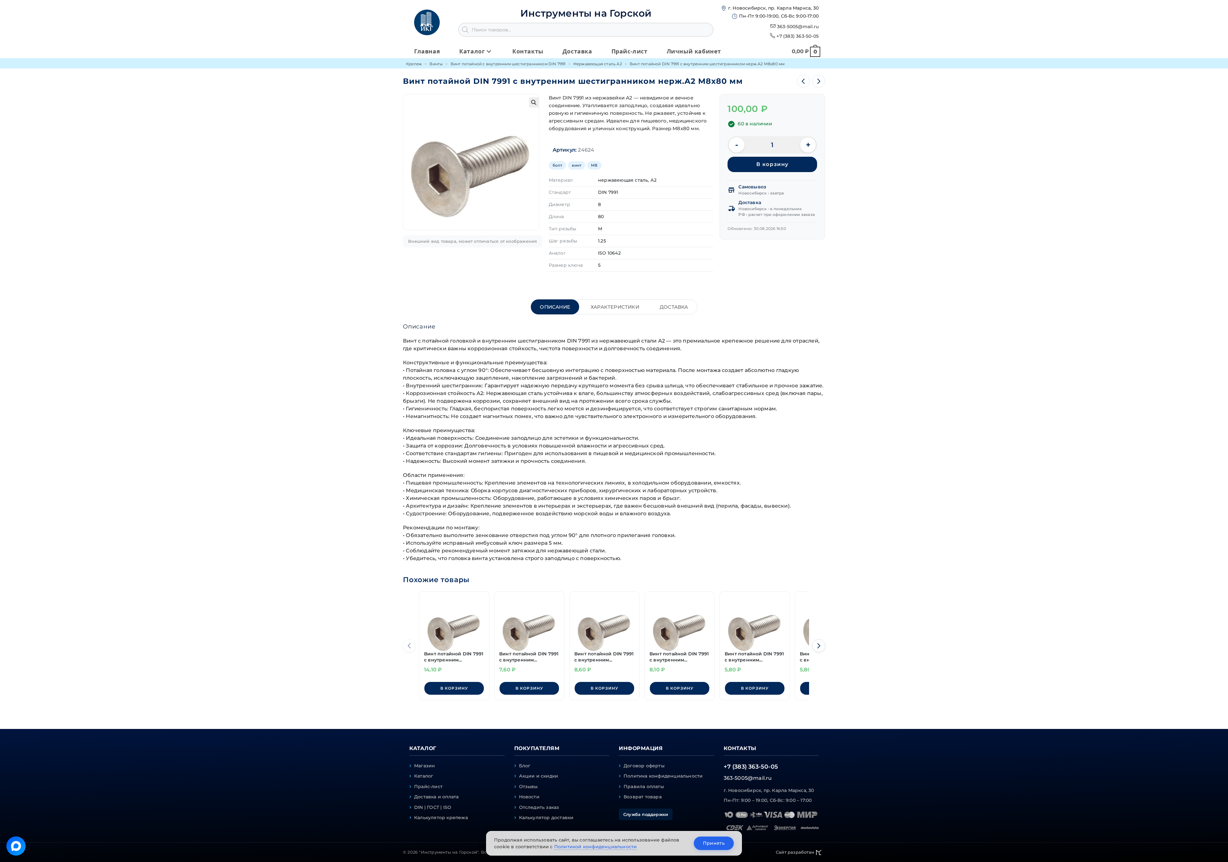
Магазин (424, 766)
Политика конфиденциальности (663, 776)
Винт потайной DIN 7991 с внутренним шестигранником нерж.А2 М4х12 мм (754, 657)
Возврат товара (643, 797)
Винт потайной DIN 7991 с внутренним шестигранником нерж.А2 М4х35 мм (453, 657)
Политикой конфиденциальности (595, 847)
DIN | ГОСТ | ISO (432, 807)
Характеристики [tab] (615, 307)
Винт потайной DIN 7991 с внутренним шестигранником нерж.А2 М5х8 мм (679, 657)
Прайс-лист (428, 786)
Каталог (423, 776)
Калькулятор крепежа (441, 817)
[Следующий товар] (818, 81)
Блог (525, 766)
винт (576, 165)
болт (558, 165)
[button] (534, 102)
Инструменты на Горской (585, 13)
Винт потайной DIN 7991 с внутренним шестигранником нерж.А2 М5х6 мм (528, 657)
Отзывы (528, 786)
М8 (594, 165)
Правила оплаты (644, 786)
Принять (714, 843)
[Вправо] (818, 645)
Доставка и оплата (436, 797)
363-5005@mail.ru (798, 26)
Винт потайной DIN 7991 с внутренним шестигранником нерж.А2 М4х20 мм (604, 657)
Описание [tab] (555, 307)
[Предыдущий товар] (803, 81)
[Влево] (409, 645)
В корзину (772, 164)
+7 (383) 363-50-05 (797, 36)
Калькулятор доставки (546, 817)
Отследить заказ (539, 807)
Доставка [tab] (674, 307)
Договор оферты (644, 766)
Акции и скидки (538, 776)
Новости (529, 797)
